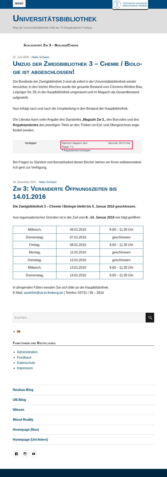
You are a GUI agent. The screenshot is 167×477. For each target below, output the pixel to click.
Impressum (25, 368)
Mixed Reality (23, 419)
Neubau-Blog (23, 390)
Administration (27, 352)
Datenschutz (26, 363)
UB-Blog (19, 399)
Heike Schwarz (40, 57)
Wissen (18, 409)
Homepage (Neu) (26, 429)
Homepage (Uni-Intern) (30, 439)
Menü (19, 3)
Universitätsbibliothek (55, 18)
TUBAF (130, 4)
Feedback (24, 357)
